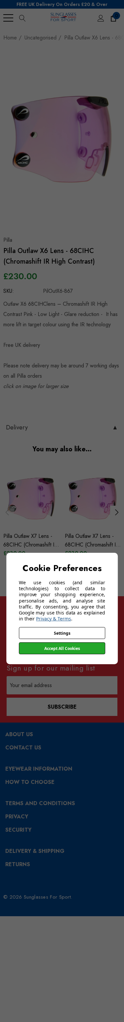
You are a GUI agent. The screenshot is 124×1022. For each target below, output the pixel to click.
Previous (7, 512)
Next (116, 512)
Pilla (7, 240)
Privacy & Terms (53, 618)
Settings (62, 633)
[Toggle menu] (8, 18)
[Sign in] (100, 18)
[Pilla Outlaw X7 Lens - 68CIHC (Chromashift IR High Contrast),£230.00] (31, 498)
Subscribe (62, 707)
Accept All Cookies (62, 648)
